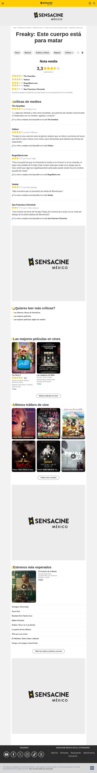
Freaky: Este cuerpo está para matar (56, 27)
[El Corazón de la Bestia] (24, 586)
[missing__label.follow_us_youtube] (7, 754)
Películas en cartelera (24, 27)
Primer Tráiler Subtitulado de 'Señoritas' (24, 437)
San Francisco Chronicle (34, 89)
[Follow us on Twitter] (21, 754)
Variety (26, 86)
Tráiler (40, 580)
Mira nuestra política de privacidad (41, 769)
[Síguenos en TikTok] (34, 754)
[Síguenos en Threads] (41, 754)
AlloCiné (54, 753)
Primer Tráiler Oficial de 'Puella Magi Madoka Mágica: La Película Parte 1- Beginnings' (73, 437)
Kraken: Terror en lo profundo (23, 625)
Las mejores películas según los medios (29, 320)
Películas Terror (38, 27)
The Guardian (29, 76)
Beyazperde (76, 753)
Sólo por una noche (19, 634)
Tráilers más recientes (48, 478)
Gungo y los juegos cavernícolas (25, 643)
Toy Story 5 (16, 375)
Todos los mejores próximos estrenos (48, 651)
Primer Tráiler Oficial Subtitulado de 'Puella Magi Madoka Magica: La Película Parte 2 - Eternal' (48, 437)
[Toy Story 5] (23, 358)
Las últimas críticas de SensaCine (27, 313)
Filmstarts (64, 753)
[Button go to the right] (82, 52)
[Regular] (17, 89)
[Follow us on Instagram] (28, 754)
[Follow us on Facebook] (14, 754)
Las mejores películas (22, 316)
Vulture (27, 80)
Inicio (14, 27)
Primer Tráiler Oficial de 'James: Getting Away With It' (48, 470)
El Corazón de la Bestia (47, 571)
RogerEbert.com (31, 83)
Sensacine (72, 756)
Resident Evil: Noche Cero (22, 616)
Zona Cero (16, 611)
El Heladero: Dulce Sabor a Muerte (25, 639)
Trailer (14, 389)
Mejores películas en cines (48, 396)
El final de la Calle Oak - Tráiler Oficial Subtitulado (73, 470)
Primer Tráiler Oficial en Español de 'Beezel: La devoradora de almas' (24, 470)
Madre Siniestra (18, 620)
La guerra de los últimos (21, 629)
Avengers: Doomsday (20, 607)
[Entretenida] (17, 83)
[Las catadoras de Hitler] (48, 358)
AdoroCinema (89, 753)
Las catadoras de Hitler (46, 375)
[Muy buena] (17, 76)
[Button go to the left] (78, 52)
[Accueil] (46, 3)
